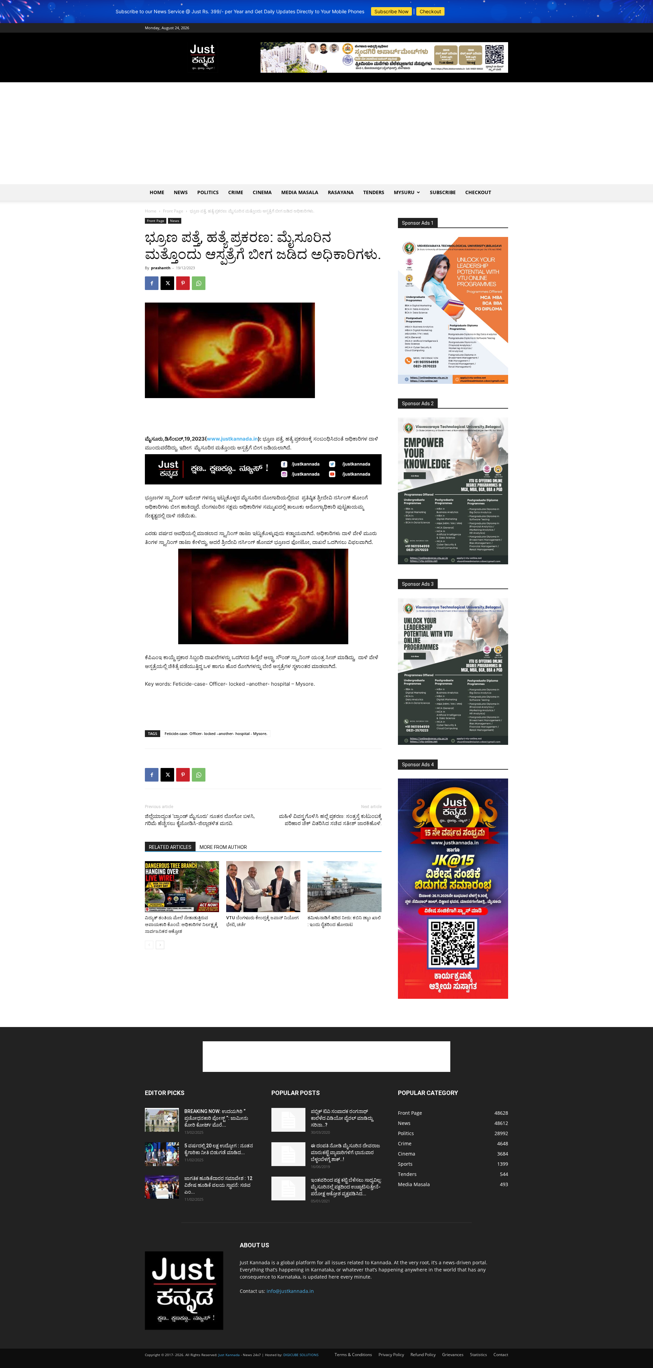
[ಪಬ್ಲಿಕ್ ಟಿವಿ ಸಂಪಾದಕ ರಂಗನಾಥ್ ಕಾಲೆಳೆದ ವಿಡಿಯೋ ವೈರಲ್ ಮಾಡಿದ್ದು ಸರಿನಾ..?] (288, 1120)
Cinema (262, 192)
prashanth (160, 267)
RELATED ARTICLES (170, 847)
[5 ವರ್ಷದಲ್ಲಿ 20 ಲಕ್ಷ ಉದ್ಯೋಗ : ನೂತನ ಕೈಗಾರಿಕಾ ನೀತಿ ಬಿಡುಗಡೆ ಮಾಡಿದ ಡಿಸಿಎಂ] (162, 1154)
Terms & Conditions (353, 1354)
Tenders (373, 192)
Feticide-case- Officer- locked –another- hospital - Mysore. (216, 733)
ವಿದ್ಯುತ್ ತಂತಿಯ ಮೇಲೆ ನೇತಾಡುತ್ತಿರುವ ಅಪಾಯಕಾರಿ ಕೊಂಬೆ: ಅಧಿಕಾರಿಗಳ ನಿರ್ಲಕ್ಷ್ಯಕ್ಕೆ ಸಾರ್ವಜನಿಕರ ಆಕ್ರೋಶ (181, 924)
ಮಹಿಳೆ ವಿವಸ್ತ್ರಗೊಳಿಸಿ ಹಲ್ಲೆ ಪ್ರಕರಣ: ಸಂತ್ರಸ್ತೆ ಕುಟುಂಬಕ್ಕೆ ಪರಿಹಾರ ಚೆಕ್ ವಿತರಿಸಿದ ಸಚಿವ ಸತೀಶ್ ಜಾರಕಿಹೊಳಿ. (330, 819)
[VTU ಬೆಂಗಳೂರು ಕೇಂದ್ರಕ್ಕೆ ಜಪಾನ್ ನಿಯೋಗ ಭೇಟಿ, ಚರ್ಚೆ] (263, 886)
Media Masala (299, 192)
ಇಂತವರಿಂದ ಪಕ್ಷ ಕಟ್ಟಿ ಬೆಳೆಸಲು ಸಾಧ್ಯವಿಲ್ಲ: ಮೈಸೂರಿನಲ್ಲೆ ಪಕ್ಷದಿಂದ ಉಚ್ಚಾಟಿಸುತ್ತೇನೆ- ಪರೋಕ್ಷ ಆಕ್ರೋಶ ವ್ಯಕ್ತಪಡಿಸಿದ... (346, 1186)
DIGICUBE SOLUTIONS (300, 1354)
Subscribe (443, 192)
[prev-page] (149, 945)
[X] (167, 283)
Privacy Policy (391, 1354)
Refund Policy (423, 1354)
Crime (235, 192)
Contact (500, 1354)
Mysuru (404, 192)
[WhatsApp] (198, 283)
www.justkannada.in (232, 438)
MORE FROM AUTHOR (223, 847)
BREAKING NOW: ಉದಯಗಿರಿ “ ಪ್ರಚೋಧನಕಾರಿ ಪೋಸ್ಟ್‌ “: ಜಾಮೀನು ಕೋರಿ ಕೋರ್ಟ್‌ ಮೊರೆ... (216, 1118)
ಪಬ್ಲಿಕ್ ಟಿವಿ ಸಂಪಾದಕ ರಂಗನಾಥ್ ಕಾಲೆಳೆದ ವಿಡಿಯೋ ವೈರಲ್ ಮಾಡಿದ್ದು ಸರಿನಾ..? (342, 1118)
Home (157, 192)
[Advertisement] (326, 133)
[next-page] (160, 945)
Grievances (453, 1354)
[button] (642, 7)
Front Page (173, 211)
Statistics (478, 1354)
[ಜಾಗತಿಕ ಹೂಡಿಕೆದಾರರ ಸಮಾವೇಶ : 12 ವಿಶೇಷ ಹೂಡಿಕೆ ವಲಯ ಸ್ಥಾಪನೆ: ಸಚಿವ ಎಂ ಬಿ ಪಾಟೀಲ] (162, 1187)
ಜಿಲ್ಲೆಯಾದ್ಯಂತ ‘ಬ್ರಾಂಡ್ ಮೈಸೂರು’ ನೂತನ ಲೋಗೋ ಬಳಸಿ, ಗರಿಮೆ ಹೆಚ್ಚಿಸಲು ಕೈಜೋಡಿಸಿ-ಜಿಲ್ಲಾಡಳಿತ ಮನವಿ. (200, 819)
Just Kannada (229, 1354)
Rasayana (341, 192)
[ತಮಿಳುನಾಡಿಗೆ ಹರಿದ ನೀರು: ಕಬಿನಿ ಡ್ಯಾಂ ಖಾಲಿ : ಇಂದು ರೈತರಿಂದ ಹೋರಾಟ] (344, 886)
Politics (208, 192)
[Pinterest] (183, 283)
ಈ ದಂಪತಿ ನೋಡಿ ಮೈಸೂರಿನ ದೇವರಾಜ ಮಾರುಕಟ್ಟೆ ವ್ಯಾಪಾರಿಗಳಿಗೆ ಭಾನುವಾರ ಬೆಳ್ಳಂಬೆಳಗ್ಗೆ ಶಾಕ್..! (345, 1152)
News (181, 192)
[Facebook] (151, 283)
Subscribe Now (391, 11)
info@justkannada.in (290, 1291)
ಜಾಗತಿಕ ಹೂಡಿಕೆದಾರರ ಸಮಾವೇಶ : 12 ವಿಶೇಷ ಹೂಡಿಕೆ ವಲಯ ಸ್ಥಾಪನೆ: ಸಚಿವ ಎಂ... (218, 1185)
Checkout (430, 11)
